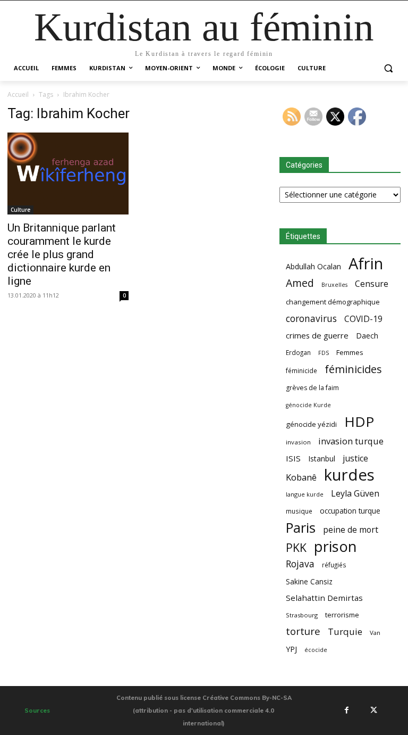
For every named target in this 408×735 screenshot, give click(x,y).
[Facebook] (346, 710)
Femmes (349, 352)
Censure (371, 284)
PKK (296, 547)
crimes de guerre (317, 335)
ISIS (293, 458)
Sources (37, 710)
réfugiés (334, 564)
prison (335, 546)
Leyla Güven (355, 493)
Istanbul (321, 458)
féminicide (301, 370)
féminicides (353, 369)
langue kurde (305, 494)
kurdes (349, 475)
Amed (300, 282)
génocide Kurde (308, 405)
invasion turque (351, 441)
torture (303, 631)
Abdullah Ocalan (313, 266)
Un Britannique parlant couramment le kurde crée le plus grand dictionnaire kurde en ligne (61, 254)
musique (299, 511)
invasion (298, 442)
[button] (388, 68)
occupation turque (350, 511)
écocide (315, 650)
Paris (301, 527)
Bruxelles (334, 284)
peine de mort (350, 529)
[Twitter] (374, 710)
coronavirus (311, 318)
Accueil (18, 94)
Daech (367, 336)
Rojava (300, 563)
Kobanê (301, 477)
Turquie (345, 631)
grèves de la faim (312, 387)
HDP (359, 421)
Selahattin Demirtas (324, 597)
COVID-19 (363, 319)
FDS (323, 353)
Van (375, 633)
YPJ (291, 648)
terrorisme (342, 615)
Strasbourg (302, 615)
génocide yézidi (311, 424)
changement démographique (333, 302)
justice (355, 458)
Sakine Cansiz (309, 581)
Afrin (365, 263)
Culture (20, 209)
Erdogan (298, 352)
